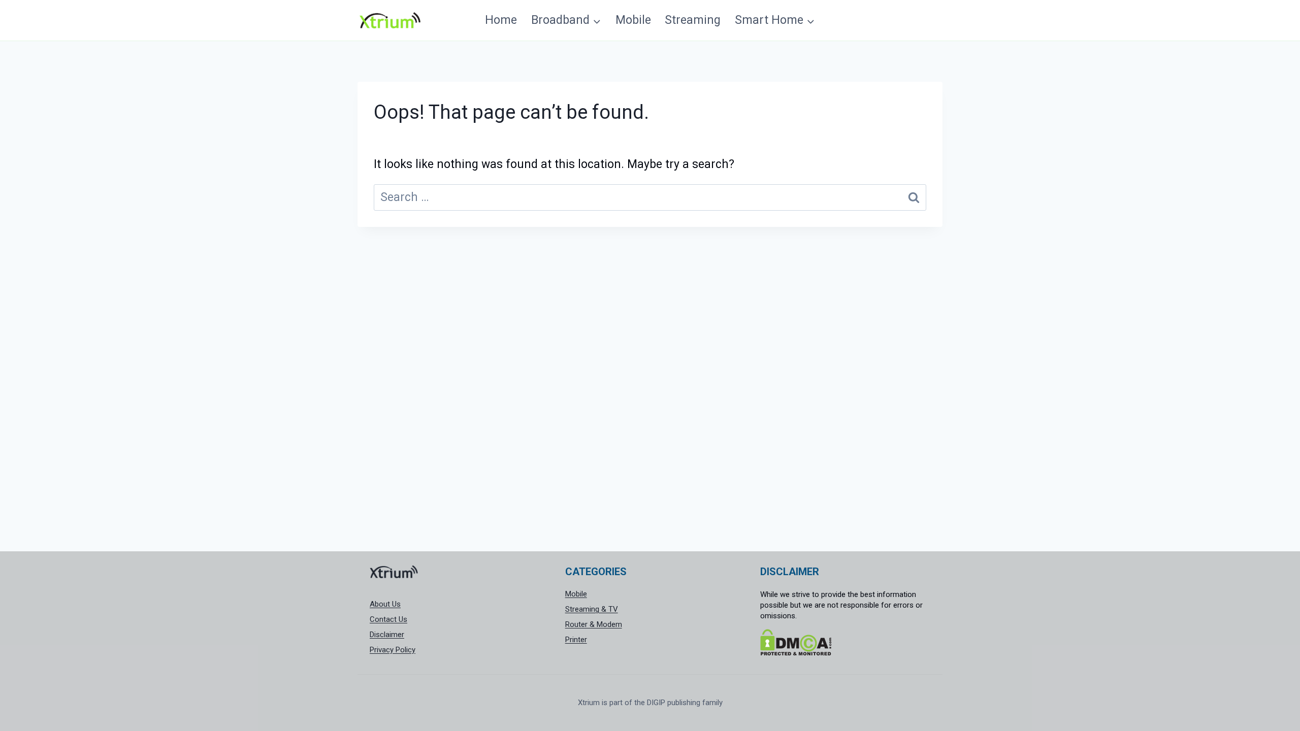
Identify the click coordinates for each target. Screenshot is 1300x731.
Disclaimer (387, 634)
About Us (385, 604)
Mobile (633, 20)
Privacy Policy (392, 649)
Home (501, 20)
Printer (576, 639)
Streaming (693, 20)
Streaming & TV (591, 609)
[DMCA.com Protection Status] (845, 642)
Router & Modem (593, 624)
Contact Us (388, 619)
